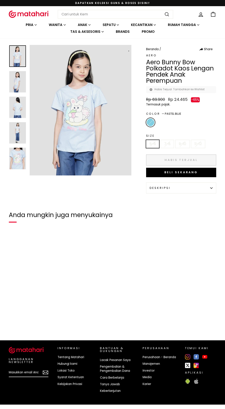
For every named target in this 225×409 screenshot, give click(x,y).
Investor (149, 370)
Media (147, 377)
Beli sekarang (181, 172)
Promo (148, 31)
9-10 (182, 143)
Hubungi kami (67, 364)
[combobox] (115, 14)
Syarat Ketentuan (71, 377)
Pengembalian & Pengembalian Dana (115, 369)
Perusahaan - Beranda (159, 357)
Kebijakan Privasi (70, 384)
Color (163, 114)
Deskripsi (160, 188)
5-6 (152, 143)
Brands (123, 31)
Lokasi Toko (66, 370)
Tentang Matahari (71, 357)
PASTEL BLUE (150, 122)
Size (150, 136)
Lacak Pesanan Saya (115, 360)
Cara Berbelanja (112, 378)
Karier (147, 384)
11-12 (198, 143)
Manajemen (151, 364)
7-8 (167, 143)
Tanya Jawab (110, 384)
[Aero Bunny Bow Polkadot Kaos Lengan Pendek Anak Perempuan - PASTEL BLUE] (15, 322)
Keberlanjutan (110, 391)
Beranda (152, 49)
